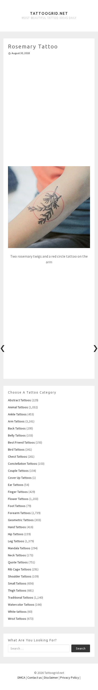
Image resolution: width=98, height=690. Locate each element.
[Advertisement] (49, 109)
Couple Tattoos (18, 471)
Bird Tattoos (16, 449)
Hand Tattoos (17, 527)
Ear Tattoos (15, 485)
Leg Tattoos (16, 541)
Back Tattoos (17, 428)
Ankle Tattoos (17, 414)
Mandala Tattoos (19, 548)
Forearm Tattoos (19, 513)
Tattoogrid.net (49, 13)
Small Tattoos (17, 583)
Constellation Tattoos (22, 464)
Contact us (34, 677)
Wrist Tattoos (17, 619)
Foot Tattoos (17, 506)
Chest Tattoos (17, 456)
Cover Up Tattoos (20, 478)
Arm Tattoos (16, 421)
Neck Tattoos (17, 555)
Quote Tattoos (18, 562)
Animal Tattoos (18, 407)
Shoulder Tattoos (19, 576)
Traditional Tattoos (20, 597)
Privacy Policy (69, 677)
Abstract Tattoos (19, 400)
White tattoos (17, 612)
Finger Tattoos (18, 492)
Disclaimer (51, 677)
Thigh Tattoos (17, 590)
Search (80, 648)
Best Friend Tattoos (21, 442)
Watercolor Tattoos (21, 604)
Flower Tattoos (18, 499)
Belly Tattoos (17, 435)
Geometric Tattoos (21, 520)
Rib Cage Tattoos (19, 569)
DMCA (21, 677)
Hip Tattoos (15, 534)
